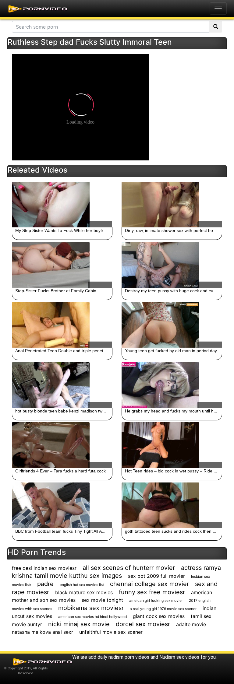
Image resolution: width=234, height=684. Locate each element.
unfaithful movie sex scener (111, 632)
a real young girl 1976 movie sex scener (163, 608)
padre (45, 584)
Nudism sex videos (179, 657)
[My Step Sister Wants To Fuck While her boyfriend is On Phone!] (62, 204)
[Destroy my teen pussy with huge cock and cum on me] (172, 265)
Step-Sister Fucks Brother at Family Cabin (55, 290)
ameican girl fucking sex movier (156, 600)
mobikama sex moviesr (91, 608)
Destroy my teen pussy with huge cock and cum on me (177, 290)
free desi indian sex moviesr (44, 568)
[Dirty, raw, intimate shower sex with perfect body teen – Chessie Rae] (172, 204)
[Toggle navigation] (218, 8)
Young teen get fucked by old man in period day (171, 350)
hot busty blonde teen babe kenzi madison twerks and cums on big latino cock (90, 411)
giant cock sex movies (159, 616)
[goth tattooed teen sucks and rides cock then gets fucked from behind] (172, 505)
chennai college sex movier (149, 584)
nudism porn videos (128, 657)
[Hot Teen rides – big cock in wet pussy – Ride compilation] (172, 445)
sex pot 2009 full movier (156, 576)
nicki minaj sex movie (79, 624)
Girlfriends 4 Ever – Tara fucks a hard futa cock (60, 470)
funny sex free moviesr (152, 592)
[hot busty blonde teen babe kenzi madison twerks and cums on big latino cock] (62, 385)
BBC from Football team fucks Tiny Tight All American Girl (70, 531)
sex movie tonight (102, 600)
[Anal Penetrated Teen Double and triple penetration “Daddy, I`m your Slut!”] (62, 325)
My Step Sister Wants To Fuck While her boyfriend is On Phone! (76, 230)
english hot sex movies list (82, 584)
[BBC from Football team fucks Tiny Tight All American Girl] (62, 505)
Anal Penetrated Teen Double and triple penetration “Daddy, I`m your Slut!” (87, 350)
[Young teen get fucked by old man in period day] (172, 325)
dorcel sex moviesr (143, 624)
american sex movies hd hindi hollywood (92, 616)
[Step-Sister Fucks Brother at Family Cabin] (62, 265)
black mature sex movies (84, 592)
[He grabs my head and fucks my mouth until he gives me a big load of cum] (172, 385)
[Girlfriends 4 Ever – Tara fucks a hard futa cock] (62, 445)
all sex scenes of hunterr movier (129, 567)
